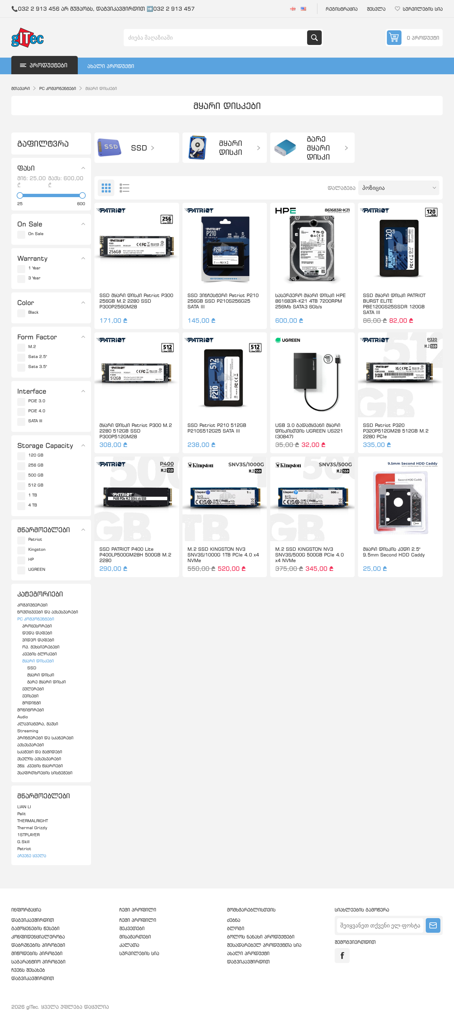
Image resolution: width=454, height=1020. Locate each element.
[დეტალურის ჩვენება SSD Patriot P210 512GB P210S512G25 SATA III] (224, 374)
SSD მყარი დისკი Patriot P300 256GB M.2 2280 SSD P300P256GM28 (136, 300)
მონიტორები (30, 709)
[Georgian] (292, 8)
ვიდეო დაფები (38, 639)
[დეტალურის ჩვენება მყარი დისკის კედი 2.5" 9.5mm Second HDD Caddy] (400, 499)
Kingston (37, 549)
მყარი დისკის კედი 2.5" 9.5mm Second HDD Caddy (394, 551)
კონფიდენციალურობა (38, 936)
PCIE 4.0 (36, 410)
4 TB (32, 505)
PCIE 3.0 (36, 400)
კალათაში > (150, 276)
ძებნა (314, 37)
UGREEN (36, 569)
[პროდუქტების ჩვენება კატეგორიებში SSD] (109, 148)
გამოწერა (433, 925)
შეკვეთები (132, 928)
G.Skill (23, 841)
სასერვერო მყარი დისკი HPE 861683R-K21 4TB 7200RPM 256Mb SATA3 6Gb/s (310, 300)
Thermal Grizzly (32, 827)
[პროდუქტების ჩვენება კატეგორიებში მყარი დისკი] (197, 148)
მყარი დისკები (38, 660)
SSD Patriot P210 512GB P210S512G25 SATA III (216, 428)
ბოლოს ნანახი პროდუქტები (260, 936)
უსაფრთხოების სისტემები (44, 772)
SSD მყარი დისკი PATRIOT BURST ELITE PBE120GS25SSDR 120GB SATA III (394, 303)
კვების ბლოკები (39, 653)
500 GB (35, 475)
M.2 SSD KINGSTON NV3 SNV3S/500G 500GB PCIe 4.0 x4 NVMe (309, 554)
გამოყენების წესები (35, 928)
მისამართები (135, 936)
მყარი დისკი (40, 674)
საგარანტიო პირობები (38, 961)
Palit (21, 813)
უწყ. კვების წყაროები (40, 765)
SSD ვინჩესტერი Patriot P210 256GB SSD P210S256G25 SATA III (223, 300)
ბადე (106, 187)
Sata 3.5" (37, 366)
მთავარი (20, 88)
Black (33, 312)
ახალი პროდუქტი (110, 66)
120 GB (35, 455)
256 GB (35, 465)
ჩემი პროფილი (137, 920)
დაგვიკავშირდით (32, 920)
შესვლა (376, 9)
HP (31, 559)
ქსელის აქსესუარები (39, 758)
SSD (31, 667)
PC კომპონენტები (35, 618)
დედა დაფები (37, 632)
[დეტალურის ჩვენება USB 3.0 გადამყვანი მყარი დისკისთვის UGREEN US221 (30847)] (312, 374)
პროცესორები (37, 625)
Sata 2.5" (37, 356)
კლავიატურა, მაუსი (37, 723)
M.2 (32, 346)
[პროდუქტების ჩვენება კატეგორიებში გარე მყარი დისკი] (285, 148)
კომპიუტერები (32, 604)
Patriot (35, 539)
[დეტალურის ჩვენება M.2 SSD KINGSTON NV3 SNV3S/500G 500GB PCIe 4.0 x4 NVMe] (312, 499)
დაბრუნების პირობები (38, 945)
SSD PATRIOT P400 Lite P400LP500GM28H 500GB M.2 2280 (135, 554)
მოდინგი (31, 702)
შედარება (121, 276)
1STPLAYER (28, 834)
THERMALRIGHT (32, 820)
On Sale (36, 233)
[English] (303, 8)
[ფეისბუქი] (342, 955)
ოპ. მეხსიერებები (40, 646)
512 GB (35, 485)
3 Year (34, 277)
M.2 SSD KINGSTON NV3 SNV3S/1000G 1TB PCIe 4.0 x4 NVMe (223, 554)
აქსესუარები (30, 744)
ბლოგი (235, 928)
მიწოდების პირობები (36, 953)
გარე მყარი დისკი (46, 681)
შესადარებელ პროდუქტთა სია (264, 945)
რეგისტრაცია (342, 9)
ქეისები (30, 695)
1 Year (34, 267)
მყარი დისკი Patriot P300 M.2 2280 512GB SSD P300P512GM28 (135, 430)
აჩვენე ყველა (31, 855)
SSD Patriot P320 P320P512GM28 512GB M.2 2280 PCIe (395, 430)
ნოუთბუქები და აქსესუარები (47, 611)
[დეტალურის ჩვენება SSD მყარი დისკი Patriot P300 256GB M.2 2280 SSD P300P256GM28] (136, 245)
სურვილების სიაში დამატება (107, 276)
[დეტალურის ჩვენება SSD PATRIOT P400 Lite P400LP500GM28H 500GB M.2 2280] (136, 499)
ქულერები (33, 688)
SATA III (35, 420)
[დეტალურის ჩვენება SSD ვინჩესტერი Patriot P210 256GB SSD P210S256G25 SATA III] (224, 245)
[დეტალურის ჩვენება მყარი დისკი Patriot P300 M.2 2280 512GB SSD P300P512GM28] (136, 374)
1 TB (32, 495)
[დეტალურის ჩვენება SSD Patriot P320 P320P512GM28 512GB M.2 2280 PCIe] (400, 374)
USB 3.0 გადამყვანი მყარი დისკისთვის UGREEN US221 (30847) (309, 430)
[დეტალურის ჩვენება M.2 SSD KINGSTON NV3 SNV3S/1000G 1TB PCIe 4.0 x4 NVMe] (224, 499)
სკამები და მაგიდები (39, 751)
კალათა (129, 945)
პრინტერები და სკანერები (45, 737)
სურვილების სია (139, 953)
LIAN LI (24, 806)
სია (124, 187)
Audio (22, 716)
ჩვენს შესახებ (28, 970)
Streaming (27, 730)
